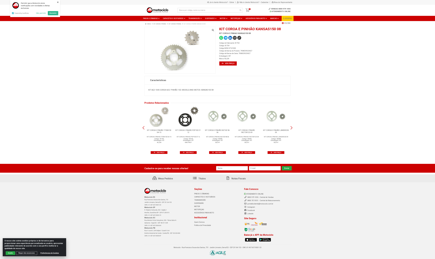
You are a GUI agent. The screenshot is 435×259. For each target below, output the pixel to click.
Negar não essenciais (26, 253)
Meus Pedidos (165, 178)
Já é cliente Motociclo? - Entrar (221, 2)
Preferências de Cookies (49, 253)
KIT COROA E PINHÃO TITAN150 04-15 (159, 131)
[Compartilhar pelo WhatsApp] (221, 38)
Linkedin (250, 214)
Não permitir (41, 13)
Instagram (251, 207)
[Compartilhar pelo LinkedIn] (230, 38)
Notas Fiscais (238, 178)
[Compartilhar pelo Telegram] (226, 38)
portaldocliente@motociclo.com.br (260, 204)
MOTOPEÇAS (199, 210)
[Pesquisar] (240, 10)
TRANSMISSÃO (200, 200)
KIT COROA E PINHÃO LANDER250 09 (276, 131)
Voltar (287, 23)
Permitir (53, 13)
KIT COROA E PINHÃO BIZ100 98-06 (217, 131)
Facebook (251, 210)
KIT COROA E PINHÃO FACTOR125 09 (247, 131)
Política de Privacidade (202, 225)
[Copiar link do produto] (239, 38)
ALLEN (226, 59)
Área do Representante (283, 2)
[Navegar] (143, 127)
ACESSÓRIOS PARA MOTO (204, 213)
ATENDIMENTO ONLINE (281, 11)
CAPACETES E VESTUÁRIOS (204, 197)
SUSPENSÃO (199, 203)
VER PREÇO (229, 63)
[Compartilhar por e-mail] (235, 38)
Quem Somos (199, 222)
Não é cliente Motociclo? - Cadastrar (254, 2)
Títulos (202, 178)
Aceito (10, 253)
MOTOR (197, 206)
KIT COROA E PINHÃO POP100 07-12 (188, 131)
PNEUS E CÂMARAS (201, 194)
